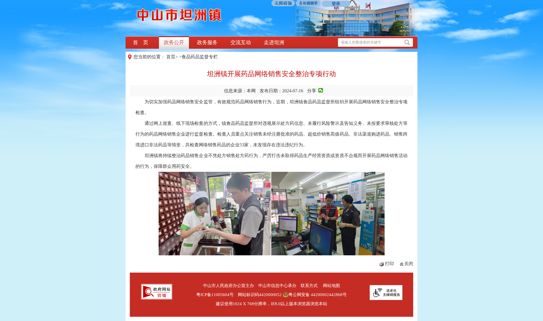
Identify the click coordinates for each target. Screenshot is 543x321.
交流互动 (240, 42)
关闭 (408, 263)
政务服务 (207, 42)
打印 (389, 263)
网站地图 (331, 285)
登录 (336, 3)
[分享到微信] (320, 90)
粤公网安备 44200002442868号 (317, 294)
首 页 (140, 42)
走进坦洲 (274, 42)
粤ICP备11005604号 (215, 294)
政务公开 (174, 42)
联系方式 (309, 285)
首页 (170, 56)
